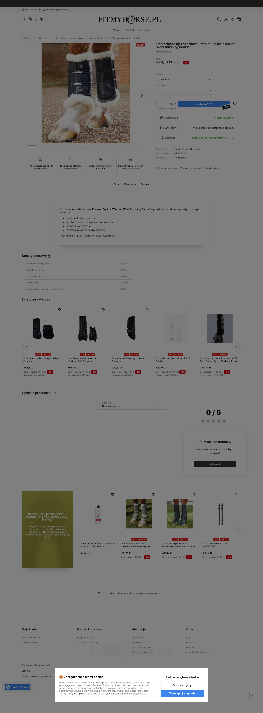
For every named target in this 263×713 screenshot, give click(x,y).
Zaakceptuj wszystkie (182, 693)
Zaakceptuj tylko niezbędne (182, 677)
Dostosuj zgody (182, 685)
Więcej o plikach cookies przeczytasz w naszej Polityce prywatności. (108, 693)
